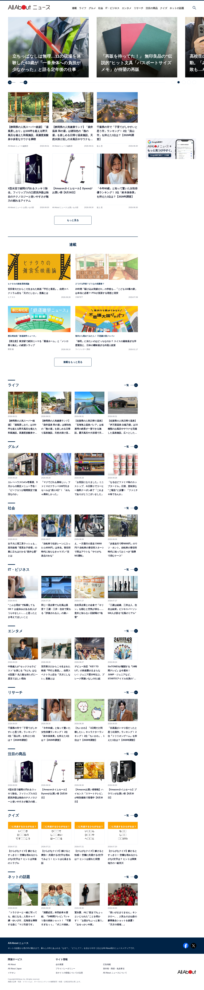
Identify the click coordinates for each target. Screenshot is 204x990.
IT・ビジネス (112, 8)
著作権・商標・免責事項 (113, 969)
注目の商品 (152, 8)
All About (12, 965)
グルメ (92, 8)
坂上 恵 (100, 146)
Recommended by (177, 259)
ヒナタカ (11, 297)
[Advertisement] (171, 287)
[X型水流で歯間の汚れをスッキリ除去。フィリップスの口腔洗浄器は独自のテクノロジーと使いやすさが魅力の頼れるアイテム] (28, 180)
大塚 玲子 (79, 297)
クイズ (163, 8)
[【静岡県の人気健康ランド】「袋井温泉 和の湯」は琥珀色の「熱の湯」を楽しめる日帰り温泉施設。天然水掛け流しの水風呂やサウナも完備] (72, 119)
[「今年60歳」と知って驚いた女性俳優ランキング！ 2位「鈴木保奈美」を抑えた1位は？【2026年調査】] (117, 180)
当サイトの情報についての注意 (69, 973)
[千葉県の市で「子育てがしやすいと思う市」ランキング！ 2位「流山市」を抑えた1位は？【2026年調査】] (117, 119)
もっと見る (73, 220)
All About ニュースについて (115, 973)
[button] (11, 82)
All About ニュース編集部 (18, 146)
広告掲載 (107, 965)
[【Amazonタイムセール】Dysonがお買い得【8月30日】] (72, 180)
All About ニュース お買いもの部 (21, 207)
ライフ (82, 8)
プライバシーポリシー (65, 969)
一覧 (126, 385)
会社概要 (59, 965)
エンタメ (126, 8)
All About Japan (15, 969)
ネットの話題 (177, 8)
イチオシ (12, 973)
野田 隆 (11, 349)
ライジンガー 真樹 (82, 349)
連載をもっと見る (72, 362)
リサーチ (138, 8)
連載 (74, 8)
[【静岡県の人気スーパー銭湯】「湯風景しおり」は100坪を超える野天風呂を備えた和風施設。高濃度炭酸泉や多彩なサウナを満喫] (28, 119)
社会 (100, 8)
